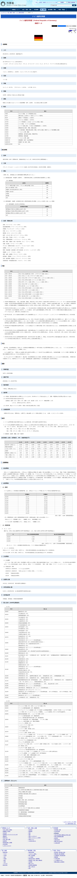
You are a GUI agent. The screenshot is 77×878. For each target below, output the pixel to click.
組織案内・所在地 (6, 831)
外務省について (6, 828)
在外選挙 (30, 861)
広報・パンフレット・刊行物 (34, 837)
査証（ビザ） (31, 863)
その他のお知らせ (32, 841)
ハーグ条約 (31, 857)
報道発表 (30, 831)
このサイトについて (7, 845)
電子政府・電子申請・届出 (59, 852)
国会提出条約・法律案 (7, 842)
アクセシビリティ (23, 872)
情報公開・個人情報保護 (59, 853)
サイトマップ (49, 2)
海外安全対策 (31, 852)
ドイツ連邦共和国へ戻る (70, 823)
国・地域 (10, 12)
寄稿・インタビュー (33, 836)
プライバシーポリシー (32, 872)
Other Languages (71, 2)
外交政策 (56, 828)
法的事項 (16, 872)
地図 (26, 875)
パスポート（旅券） (33, 853)
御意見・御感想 (42, 2)
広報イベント (31, 839)
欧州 (14, 12)
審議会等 (5, 836)
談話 (29, 833)
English (62, 2)
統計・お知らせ (32, 866)
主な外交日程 (57, 831)
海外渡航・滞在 (32, 850)
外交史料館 (5, 844)
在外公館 (5, 833)
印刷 (75, 26)
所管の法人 (5, 837)
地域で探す (5, 852)
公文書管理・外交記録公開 (59, 855)
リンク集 (55, 2)
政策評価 (5, 841)
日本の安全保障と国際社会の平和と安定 (62, 834)
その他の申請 (57, 858)
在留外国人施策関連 (33, 865)
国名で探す (5, 865)
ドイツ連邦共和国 (20, 12)
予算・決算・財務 (6, 839)
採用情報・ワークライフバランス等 (10, 834)
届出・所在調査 (32, 855)
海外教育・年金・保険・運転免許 (35, 860)
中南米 (5, 858)
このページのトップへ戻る (70, 821)
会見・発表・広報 (32, 828)
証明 (29, 868)
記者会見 (30, 829)
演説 (29, 834)
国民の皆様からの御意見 (59, 861)
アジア (5, 853)
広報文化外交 (57, 839)
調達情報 (56, 857)
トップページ (4, 12)
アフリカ (5, 863)
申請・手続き (57, 850)
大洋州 (5, 855)
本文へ (37, 2)
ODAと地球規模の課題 (59, 836)
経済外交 (56, 838)
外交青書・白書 (57, 829)
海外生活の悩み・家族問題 (34, 858)
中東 (5, 861)
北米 (5, 857)
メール (69, 26)
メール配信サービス (58, 860)
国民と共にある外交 (58, 841)
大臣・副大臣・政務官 (7, 829)
